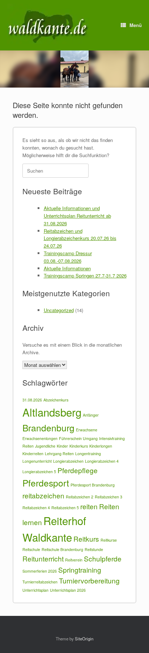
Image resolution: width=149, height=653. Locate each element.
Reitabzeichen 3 (108, 496)
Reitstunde (94, 549)
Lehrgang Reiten (59, 453)
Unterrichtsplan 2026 (68, 590)
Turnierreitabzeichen (40, 582)
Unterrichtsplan (35, 590)
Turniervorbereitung (89, 580)
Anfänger (91, 415)
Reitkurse (109, 540)
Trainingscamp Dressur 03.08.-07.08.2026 (68, 257)
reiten (89, 506)
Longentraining (88, 453)
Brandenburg (48, 427)
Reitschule (31, 549)
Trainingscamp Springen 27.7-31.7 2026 (85, 275)
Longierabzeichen (68, 461)
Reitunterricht (43, 558)
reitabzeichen (43, 495)
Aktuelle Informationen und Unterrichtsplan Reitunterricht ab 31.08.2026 (77, 216)
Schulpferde (103, 558)
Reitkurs (86, 538)
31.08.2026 (32, 400)
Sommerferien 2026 (39, 571)
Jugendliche (45, 446)
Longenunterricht (37, 461)
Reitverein (73, 560)
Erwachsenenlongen (40, 438)
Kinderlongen (100, 446)
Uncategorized (59, 310)
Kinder (62, 446)
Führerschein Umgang (78, 438)
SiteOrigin (84, 638)
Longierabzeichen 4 (102, 461)
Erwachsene (86, 429)
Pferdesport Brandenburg (93, 485)
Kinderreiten (32, 453)
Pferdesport (45, 482)
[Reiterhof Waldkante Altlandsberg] (48, 25)
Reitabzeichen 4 (36, 507)
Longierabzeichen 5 (39, 471)
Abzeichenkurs (55, 400)
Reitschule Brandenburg (62, 549)
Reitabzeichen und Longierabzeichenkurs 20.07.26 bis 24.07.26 (80, 238)
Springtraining (79, 569)
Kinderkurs (78, 446)
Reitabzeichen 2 (79, 496)
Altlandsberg (51, 411)
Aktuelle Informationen (67, 268)
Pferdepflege (78, 470)
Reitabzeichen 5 (65, 507)
